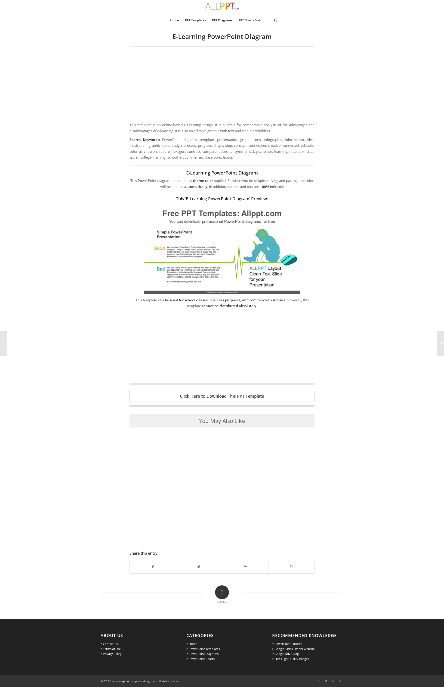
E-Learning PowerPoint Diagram (222, 36)
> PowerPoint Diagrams (202, 654)
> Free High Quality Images (290, 659)
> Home (191, 644)
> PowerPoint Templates (203, 649)
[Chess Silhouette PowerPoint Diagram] (440, 343)
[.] (268, 20)
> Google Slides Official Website (293, 649)
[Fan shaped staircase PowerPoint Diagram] (3, 343)
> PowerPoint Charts (200, 659)
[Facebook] (319, 681)
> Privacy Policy (111, 654)
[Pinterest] (333, 681)
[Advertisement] (222, 81)
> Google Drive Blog (285, 654)
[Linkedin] (339, 681)
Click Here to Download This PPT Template (222, 396)
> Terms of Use (111, 649)
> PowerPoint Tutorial (287, 644)
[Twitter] (326, 681)
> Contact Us (109, 644)
